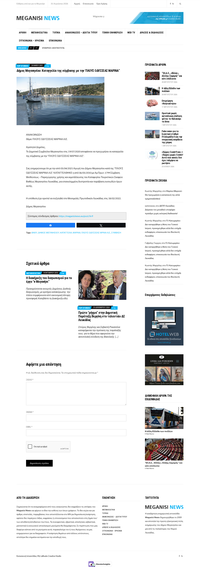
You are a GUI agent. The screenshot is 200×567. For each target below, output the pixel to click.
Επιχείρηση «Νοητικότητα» (53, 48)
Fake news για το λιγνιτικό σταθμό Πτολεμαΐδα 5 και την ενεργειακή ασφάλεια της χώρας (172, 137)
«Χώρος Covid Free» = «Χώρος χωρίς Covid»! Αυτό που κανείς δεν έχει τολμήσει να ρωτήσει (172, 158)
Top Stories (22, 66)
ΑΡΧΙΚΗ (22, 32)
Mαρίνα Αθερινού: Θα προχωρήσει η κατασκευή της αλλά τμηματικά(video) (163, 195)
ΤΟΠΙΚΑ (56, 32)
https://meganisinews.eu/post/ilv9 (76, 216)
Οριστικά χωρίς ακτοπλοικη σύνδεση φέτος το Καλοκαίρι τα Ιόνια (172, 117)
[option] (112, 48)
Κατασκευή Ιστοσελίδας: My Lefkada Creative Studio (39, 556)
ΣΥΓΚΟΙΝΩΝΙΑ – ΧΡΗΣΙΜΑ (31, 40)
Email (29, 427)
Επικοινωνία (88, 3)
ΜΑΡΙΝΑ (77, 232)
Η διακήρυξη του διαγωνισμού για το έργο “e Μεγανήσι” (49, 279)
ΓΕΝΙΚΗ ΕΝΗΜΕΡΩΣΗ (112, 32)
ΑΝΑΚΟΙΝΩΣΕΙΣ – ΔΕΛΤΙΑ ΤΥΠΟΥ (81, 32)
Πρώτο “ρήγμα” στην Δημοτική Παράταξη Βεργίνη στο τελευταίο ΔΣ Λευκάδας (101, 316)
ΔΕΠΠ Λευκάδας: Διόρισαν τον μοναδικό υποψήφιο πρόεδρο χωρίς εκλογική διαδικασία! (161, 210)
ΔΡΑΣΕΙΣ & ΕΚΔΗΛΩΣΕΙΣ (152, 32)
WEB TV (131, 32)
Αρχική (77, 3)
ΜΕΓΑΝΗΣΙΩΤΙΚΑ (39, 32)
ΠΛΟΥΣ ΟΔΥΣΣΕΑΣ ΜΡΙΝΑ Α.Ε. (95, 232)
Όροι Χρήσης (101, 3)
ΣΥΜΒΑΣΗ (116, 232)
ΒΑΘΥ (34, 232)
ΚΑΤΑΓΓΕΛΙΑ (66, 232)
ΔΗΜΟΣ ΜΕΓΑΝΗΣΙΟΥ (48, 232)
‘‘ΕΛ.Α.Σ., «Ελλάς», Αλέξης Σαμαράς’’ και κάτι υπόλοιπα (172, 76)
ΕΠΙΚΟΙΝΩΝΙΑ (55, 40)
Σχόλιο (29, 380)
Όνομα (30, 412)
